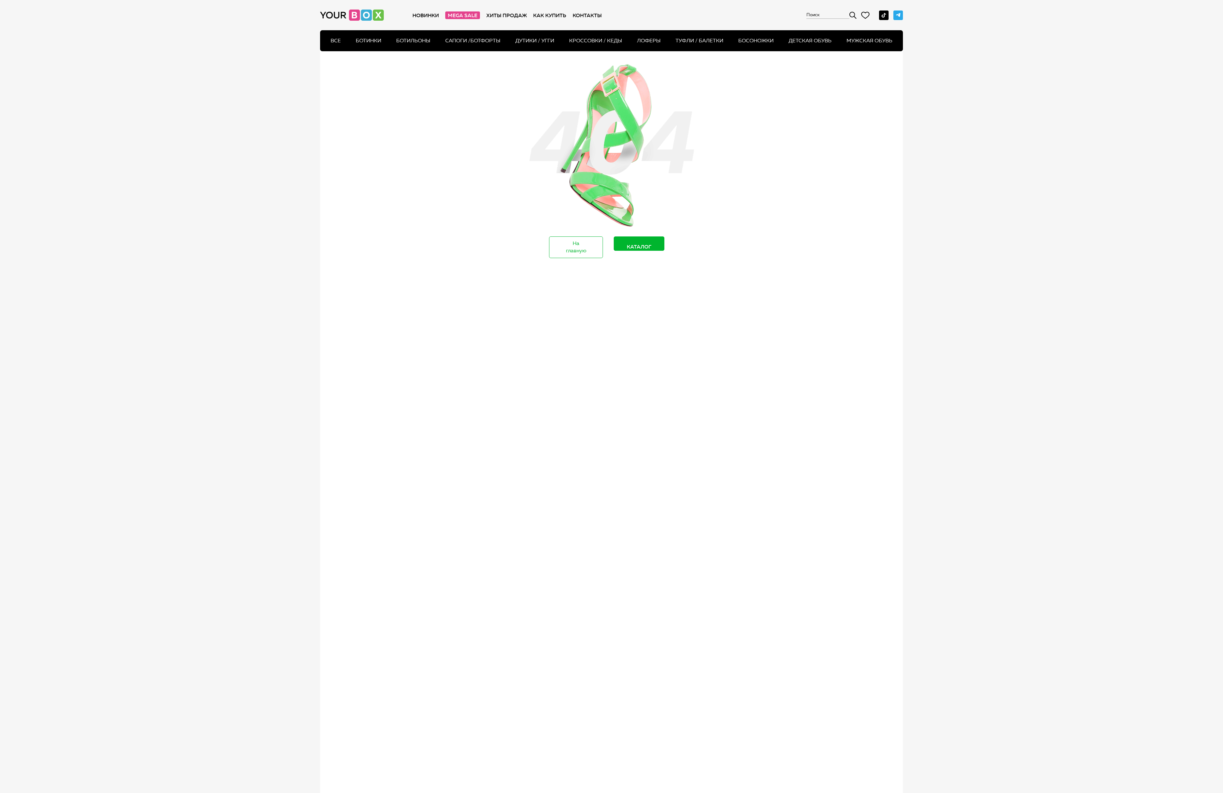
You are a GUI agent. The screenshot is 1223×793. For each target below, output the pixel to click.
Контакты (587, 15)
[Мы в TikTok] (884, 15)
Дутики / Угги (534, 41)
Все (336, 41)
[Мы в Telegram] (898, 15)
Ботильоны (413, 41)
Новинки (425, 15)
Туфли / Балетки (699, 41)
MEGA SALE (462, 15)
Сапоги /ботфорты (472, 41)
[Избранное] (865, 15)
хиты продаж (506, 15)
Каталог (639, 246)
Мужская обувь (869, 41)
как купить (549, 15)
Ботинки (368, 41)
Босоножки (756, 41)
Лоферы (649, 41)
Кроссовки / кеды (595, 41)
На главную (576, 247)
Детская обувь (810, 41)
